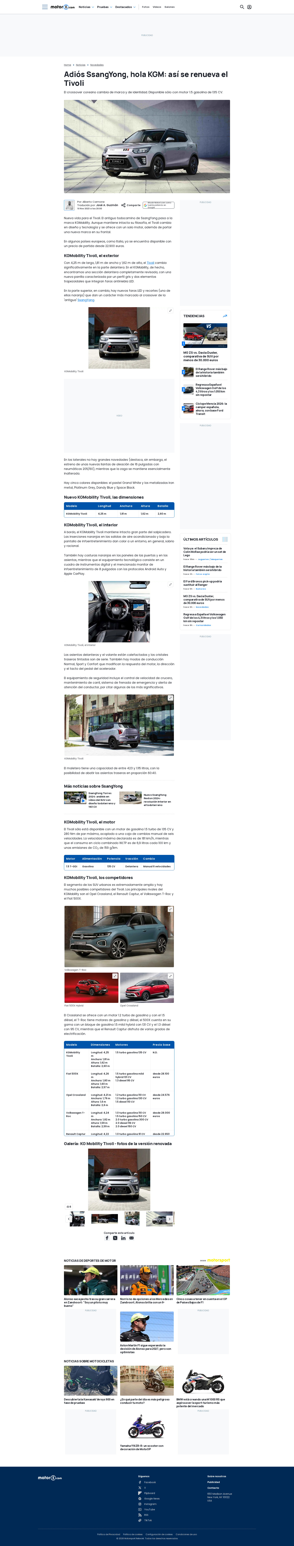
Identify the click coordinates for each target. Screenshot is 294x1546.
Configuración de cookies (159, 1534)
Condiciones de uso (186, 1534)
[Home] (62, 7)
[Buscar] (242, 7)
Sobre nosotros (216, 1476)
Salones (170, 6)
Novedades (97, 65)
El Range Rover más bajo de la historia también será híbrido (202, 568)
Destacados (123, 7)
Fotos (145, 6)
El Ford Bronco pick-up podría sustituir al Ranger (202, 583)
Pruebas (103, 7)
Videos (157, 6)
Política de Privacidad (108, 1534)
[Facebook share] (107, 1238)
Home (67, 65)
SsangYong (86, 300)
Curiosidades (203, 625)
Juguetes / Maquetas (210, 559)
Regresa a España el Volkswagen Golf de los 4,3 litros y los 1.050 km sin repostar (204, 617)
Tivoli (150, 263)
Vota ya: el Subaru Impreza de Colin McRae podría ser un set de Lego (204, 552)
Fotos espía (202, 574)
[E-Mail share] (131, 1238)
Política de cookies (133, 1534)
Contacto (213, 1487)
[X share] (115, 1238)
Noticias (84, 7)
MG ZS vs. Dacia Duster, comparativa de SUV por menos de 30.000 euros (203, 599)
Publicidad (213, 1482)
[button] (68, 1219)
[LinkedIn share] (123, 1238)
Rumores (201, 588)
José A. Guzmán (107, 205)
